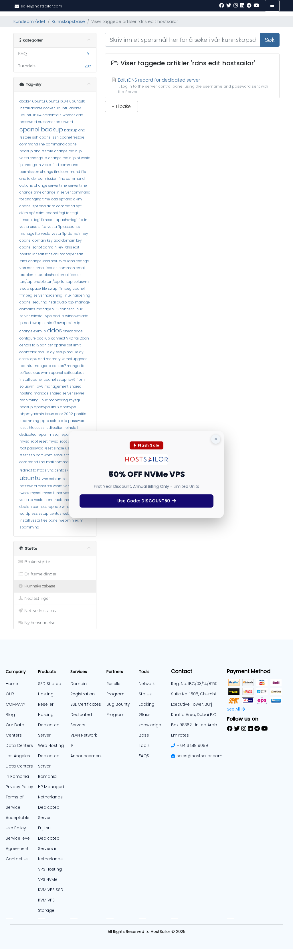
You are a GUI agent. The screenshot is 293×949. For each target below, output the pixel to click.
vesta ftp (59, 233)
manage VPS (47, 309)
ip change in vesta (35, 164)
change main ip (68, 151)
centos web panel (65, 513)
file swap (50, 288)
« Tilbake (121, 106)
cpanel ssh (49, 137)
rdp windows (66, 506)
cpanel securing (33, 302)
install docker (30, 108)
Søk (270, 40)
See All (233, 709)
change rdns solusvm (47, 261)
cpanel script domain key (41, 247)
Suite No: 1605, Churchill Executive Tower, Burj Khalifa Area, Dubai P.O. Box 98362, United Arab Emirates (194, 714)
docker (25, 101)
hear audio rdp (61, 302)
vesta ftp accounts (63, 226)
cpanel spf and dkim (37, 206)
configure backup (34, 338)
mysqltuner (52, 492)
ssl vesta (54, 486)
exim (79, 520)
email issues (47, 267)
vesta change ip (33, 157)
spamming (29, 527)
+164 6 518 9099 (192, 745)
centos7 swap (55, 322)
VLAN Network (83, 735)
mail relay (46, 352)
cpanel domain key (36, 240)
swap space (30, 288)
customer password (55, 121)
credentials (52, 115)
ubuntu (38, 101)
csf (50, 345)
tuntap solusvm (75, 281)
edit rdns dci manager (57, 254)
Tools (144, 745)
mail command (59, 461)
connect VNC (62, 338)
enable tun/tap (47, 281)
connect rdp (43, 506)
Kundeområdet (29, 21)
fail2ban (81, 338)
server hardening (47, 295)
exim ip (74, 322)
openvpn (42, 407)
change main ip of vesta (69, 157)
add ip (58, 315)
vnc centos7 (57, 470)
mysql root (28, 441)
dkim (40, 212)
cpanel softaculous (67, 372)
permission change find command (49, 171)
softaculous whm (34, 372)
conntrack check (59, 499)
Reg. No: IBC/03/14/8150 (194, 683)
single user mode (69, 448)
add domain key (68, 240)
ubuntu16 (77, 101)
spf (32, 212)
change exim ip (32, 331)
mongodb (42, 365)
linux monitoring (54, 400)
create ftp (38, 226)
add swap (32, 322)
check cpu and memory (40, 358)
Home (12, 683)
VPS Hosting (50, 869)
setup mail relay (70, 352)
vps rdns (27, 267)
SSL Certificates (85, 704)
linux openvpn (63, 407)
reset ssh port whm (36, 455)
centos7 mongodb (68, 365)
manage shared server (53, 393)
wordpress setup (34, 513)
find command (65, 164)
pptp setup (50, 420)
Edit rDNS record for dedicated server (192, 85)
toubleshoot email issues (60, 274)
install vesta (29, 520)
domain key (78, 233)
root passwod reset (36, 448)
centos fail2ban (33, 345)
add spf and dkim (66, 199)
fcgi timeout (44, 219)
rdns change (78, 261)
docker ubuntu (55, 108)
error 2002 (64, 413)
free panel (49, 520)
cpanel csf (63, 345)
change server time (50, 185)
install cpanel (31, 379)
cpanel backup (41, 129)
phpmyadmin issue (36, 413)
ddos (54, 330)
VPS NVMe (48, 879)
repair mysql (49, 434)
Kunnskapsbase (68, 21)
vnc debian (51, 478)
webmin (67, 520)
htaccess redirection (46, 427)
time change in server (52, 192)
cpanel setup (55, 379)
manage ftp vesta (34, 233)
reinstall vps (41, 315)
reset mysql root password (62, 441)
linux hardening (77, 295)
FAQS (144, 756)
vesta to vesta (31, 499)
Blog (10, 714)
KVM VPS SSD (50, 890)
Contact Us (17, 859)
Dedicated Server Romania (49, 766)
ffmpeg (65, 288)
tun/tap (26, 281)
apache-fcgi (66, 219)
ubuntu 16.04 (57, 101)
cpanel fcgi (55, 212)
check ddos (73, 331)
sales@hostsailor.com (199, 756)
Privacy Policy (19, 787)
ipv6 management (52, 386)
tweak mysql (30, 492)
